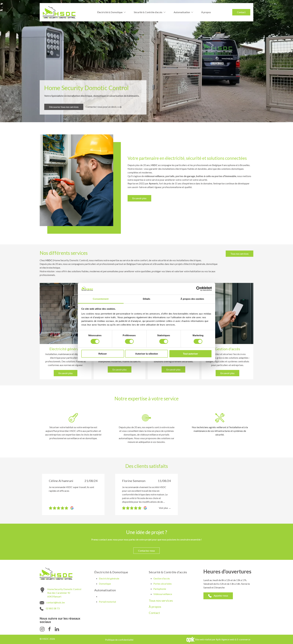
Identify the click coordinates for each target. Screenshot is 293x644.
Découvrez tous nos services (64, 106)
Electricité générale (109, 578)
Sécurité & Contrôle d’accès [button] (148, 12)
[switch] (129, 341)
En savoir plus (139, 198)
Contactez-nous (146, 550)
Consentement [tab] (101, 299)
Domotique (105, 583)
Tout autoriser (190, 353)
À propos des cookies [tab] (192, 299)
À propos (206, 12)
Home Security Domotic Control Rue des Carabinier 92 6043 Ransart (64, 593)
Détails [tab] (146, 299)
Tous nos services (239, 253)
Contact (241, 12)
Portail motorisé (107, 601)
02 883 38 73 (53, 608)
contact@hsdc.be (55, 602)
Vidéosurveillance (162, 594)
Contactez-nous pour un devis (101, 106)
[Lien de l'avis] (71, 507)
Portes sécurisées (162, 583)
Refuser (102, 353)
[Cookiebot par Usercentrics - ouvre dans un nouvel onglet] (198, 288)
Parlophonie (159, 588)
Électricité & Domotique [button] (110, 12)
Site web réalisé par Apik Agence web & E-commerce (222, 639)
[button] (165, 507)
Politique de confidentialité (119, 639)
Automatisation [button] (182, 12)
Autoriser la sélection (146, 353)
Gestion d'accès (161, 578)
